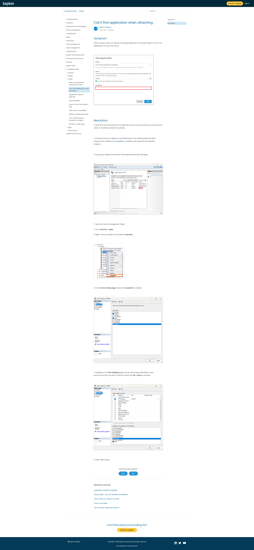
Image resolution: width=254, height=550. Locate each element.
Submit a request (234, 3)
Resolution (171, 23)
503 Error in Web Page (77, 124)
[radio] (123, 474)
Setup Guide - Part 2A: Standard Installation (111, 494)
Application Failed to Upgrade (76, 96)
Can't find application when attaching (79, 90)
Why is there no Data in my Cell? (106, 499)
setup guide (118, 141)
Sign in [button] (247, 3)
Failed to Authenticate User (78, 114)
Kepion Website (75, 542)
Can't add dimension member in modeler (76, 119)
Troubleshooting (70, 11)
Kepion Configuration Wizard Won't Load (76, 83)
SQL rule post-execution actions (106, 507)
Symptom (171, 20)
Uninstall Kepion (74, 101)
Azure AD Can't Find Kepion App (78, 105)
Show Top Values (100, 503)
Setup (81, 11)
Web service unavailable (77, 110)
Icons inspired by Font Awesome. (127, 546)
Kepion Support (105, 27)
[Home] (9, 5)
